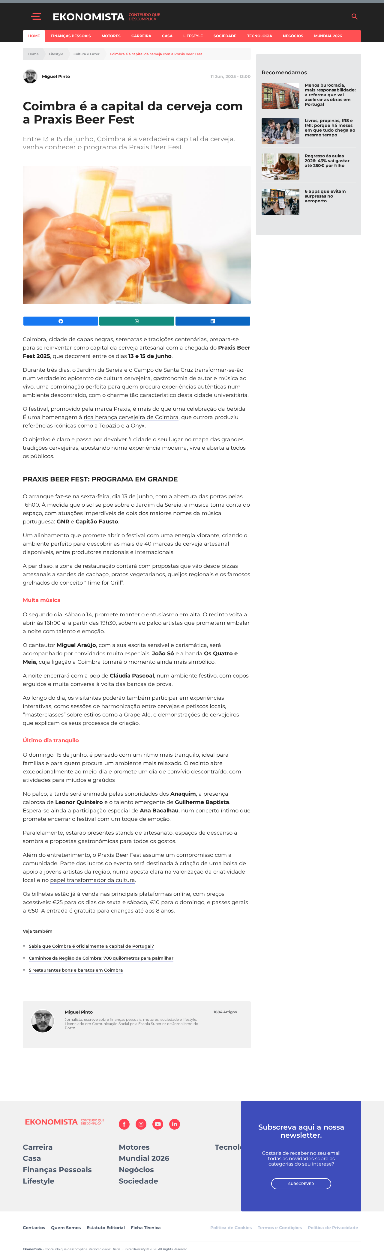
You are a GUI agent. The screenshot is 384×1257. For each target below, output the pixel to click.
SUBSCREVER (301, 1183)
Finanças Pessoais (71, 36)
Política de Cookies (231, 1227)
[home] (199, 16)
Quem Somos (66, 1227)
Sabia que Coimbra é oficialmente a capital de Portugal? (91, 946)
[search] (354, 16)
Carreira (141, 36)
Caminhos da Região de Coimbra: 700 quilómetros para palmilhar (101, 958)
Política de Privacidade (333, 1227)
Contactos (34, 1227)
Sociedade (225, 36)
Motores (111, 36)
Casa (167, 36)
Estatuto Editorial (106, 1227)
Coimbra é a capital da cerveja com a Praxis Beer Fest (156, 54)
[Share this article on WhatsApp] (136, 321)
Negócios (293, 36)
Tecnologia (259, 36)
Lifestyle (193, 36)
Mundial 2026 (328, 36)
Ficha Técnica (146, 1227)
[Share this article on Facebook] (60, 321)
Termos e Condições (280, 1227)
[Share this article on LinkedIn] (213, 321)
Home (34, 36)
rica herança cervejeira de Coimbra (131, 417)
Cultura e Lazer (87, 54)
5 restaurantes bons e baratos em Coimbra (76, 970)
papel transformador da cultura (92, 880)
